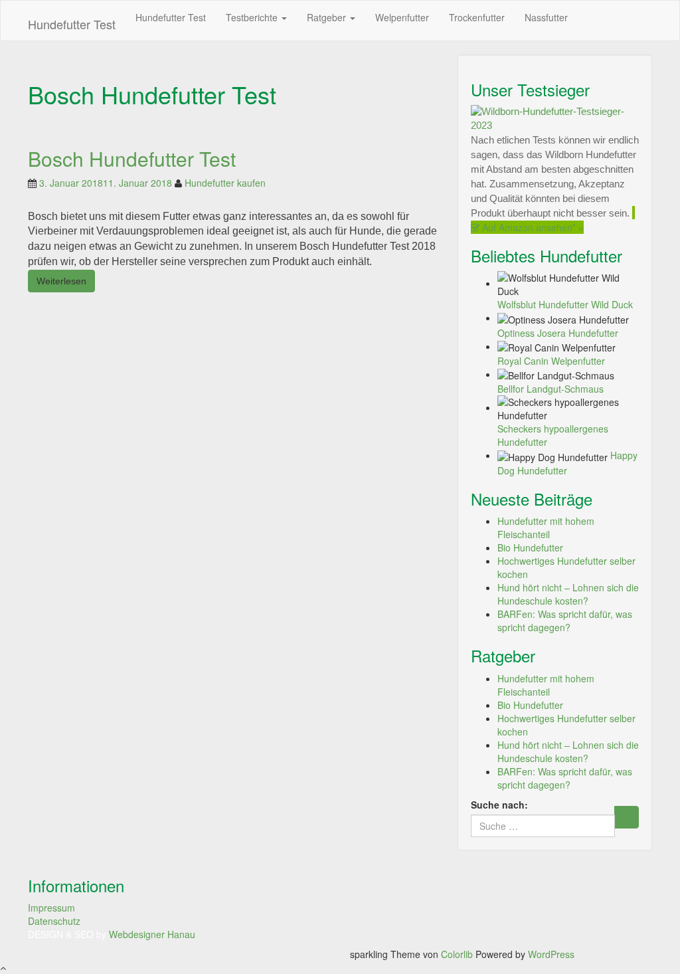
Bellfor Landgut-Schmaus (550, 388)
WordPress (551, 954)
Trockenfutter (477, 17)
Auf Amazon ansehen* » (531, 227)
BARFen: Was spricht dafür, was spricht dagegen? (564, 620)
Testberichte (253, 17)
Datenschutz (54, 920)
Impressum (51, 907)
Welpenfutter (402, 17)
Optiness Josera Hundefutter (557, 333)
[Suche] (626, 817)
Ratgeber (328, 17)
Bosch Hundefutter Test (132, 158)
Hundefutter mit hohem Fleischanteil (545, 527)
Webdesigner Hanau (152, 934)
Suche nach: (499, 804)
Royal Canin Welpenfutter (551, 360)
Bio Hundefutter (530, 547)
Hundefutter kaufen (225, 182)
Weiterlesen (61, 281)
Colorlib (457, 954)
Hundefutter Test (72, 24)
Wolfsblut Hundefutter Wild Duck (565, 304)
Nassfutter (546, 17)
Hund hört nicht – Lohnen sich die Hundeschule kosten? (568, 594)
